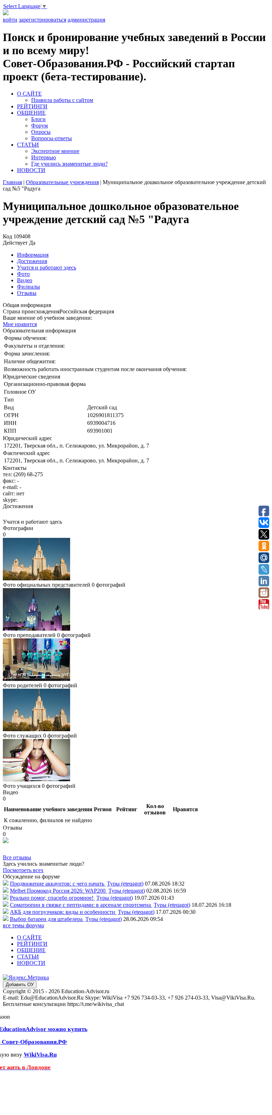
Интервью (43, 157)
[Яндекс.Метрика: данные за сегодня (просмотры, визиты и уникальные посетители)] (26, 977)
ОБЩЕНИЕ (31, 113)
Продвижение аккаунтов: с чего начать (58, 884)
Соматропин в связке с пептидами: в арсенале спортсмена (81, 905)
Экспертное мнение (55, 151)
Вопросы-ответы (51, 138)
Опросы (41, 132)
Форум (39, 126)
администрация (86, 20)
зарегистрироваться (42, 20)
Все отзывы (17, 857)
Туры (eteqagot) (125, 884)
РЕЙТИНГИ (32, 106)
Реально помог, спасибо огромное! (52, 898)
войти (10, 20)
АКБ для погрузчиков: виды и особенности (63, 912)
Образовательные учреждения (62, 182)
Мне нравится (20, 324)
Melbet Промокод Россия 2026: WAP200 (58, 891)
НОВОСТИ (31, 170)
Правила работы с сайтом (62, 100)
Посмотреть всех (23, 870)
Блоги (38, 119)
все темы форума (23, 925)
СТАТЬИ (28, 145)
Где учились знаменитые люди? (69, 164)
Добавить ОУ (20, 984)
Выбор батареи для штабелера (47, 919)
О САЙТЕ (29, 94)
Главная (12, 182)
